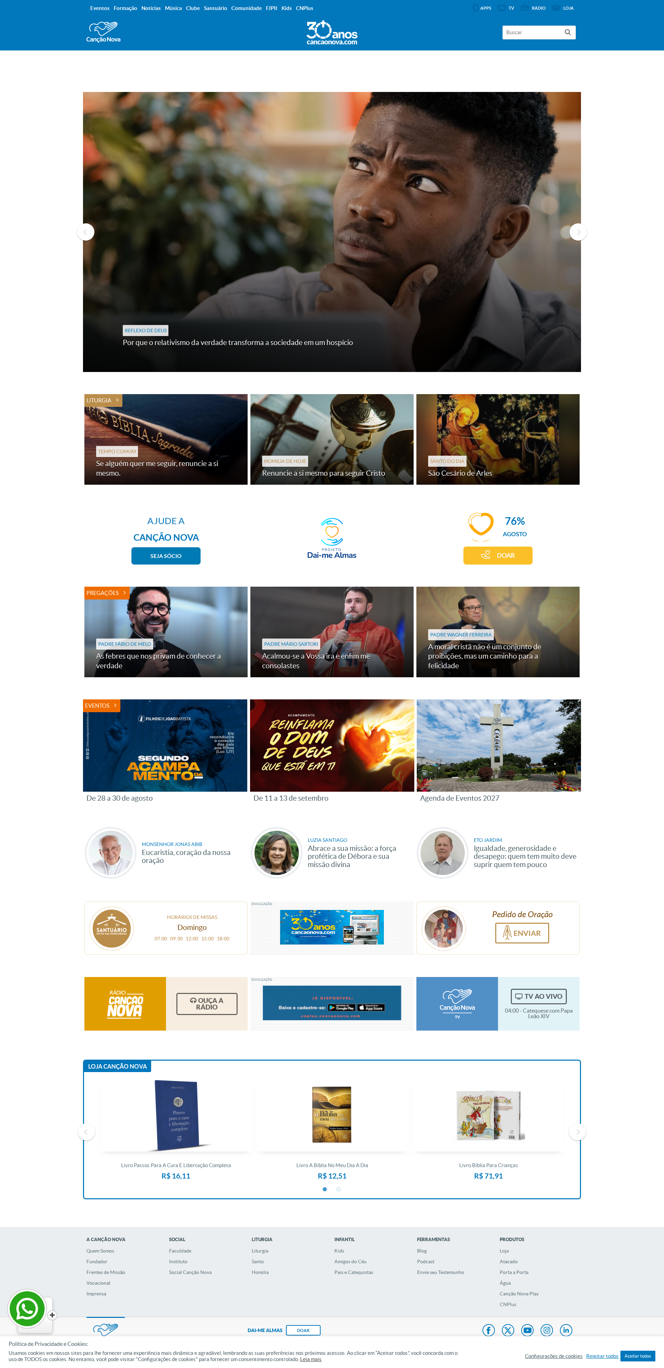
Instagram (546, 1331)
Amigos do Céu (350, 1261)
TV (511, 8)
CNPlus (508, 1304)
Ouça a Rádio (209, 1004)
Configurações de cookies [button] (554, 1356)
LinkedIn (566, 1331)
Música (173, 8)
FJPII (271, 8)
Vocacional (98, 1283)
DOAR (506, 555)
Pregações (102, 593)
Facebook (488, 1331)
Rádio (539, 8)
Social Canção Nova (190, 1272)
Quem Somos (100, 1251)
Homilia (260, 1272)
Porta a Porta (514, 1272)
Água (505, 1283)
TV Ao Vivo (543, 996)
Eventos (97, 705)
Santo (258, 1261)
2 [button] (339, 1189)
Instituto (178, 1261)
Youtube (527, 1331)
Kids (339, 1251)
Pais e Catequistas (353, 1272)
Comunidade (246, 8)
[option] (332, 232)
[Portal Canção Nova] (103, 32)
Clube (193, 8)
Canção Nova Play (519, 1293)
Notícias (151, 8)
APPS (485, 8)
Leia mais (311, 1359)
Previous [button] (85, 232)
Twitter (508, 1331)
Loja (504, 1251)
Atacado (509, 1261)
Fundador (97, 1261)
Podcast (425, 1261)
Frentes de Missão (105, 1272)
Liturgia (98, 400)
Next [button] (578, 232)
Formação (125, 8)
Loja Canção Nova (117, 1066)
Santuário (215, 8)
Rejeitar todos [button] (602, 1356)
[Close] (52, 1315)
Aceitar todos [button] (638, 1356)
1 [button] (325, 1189)
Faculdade (180, 1251)
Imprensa (96, 1293)
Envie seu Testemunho (440, 1272)
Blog (422, 1251)
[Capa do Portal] (332, 31)
